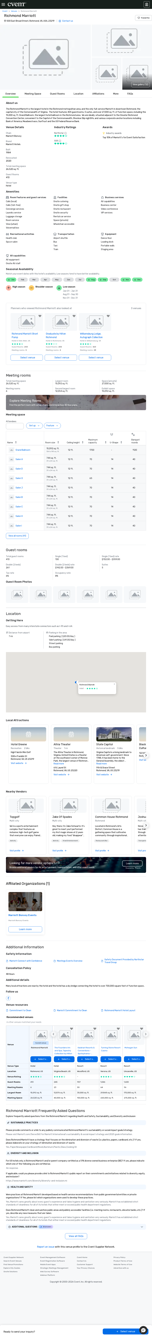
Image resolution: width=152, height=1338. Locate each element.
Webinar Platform (47, 1275)
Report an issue (45, 1246)
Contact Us (81, 1261)
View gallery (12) (140, 84)
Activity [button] (13, 841)
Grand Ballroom (23, 450)
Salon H (19, 516)
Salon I (19, 526)
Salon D (19, 469)
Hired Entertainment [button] (70, 841)
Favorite (145, 18)
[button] (45, 57)
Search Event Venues (13, 1261)
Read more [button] (59, 763)
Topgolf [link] (15, 817)
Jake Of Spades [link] (62, 817)
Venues (14, 11)
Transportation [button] (143, 841)
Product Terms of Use (123, 1261)
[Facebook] (8, 998)
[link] (26, 806)
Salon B (19, 497)
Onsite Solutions (11, 1272)
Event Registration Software (52, 1261)
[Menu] (3, 4)
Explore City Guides (12, 1268)
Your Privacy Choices (86, 1268)
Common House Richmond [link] (111, 817)
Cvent (4, 11)
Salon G (19, 478)
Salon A (19, 459)
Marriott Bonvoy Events (22, 915)
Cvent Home (82, 1257)
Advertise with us (121, 1268)
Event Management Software (52, 1257)
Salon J (19, 487)
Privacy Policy (119, 1257)
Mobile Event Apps (48, 1264)
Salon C (19, 506)
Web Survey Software (49, 1272)
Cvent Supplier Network (14, 1257)
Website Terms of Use (123, 1264)
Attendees (11, 421)
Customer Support (85, 1264)
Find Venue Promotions (13, 1264)
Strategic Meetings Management (54, 1268)
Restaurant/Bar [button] (101, 841)
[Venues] (147, 4)
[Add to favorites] (40, 316)
